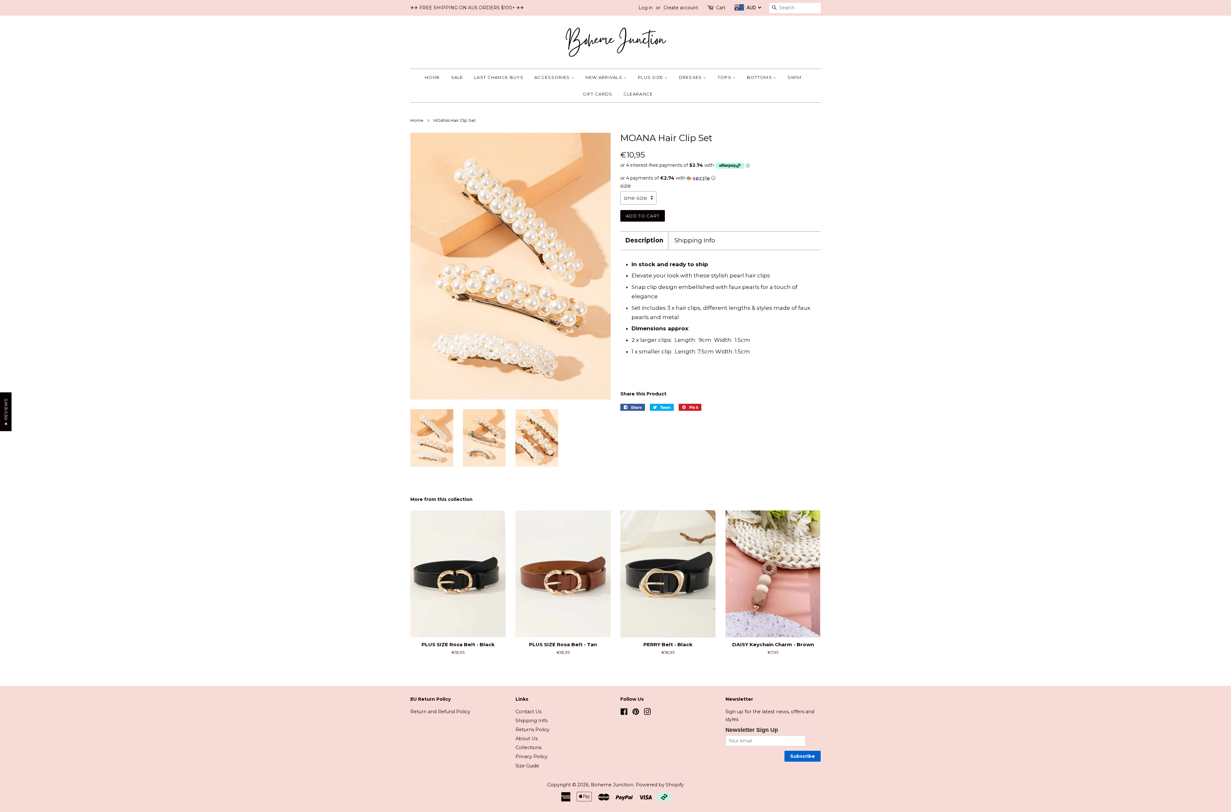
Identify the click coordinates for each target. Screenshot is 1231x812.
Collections (528, 747)
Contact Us (528, 712)
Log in (646, 8)
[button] (720, 178)
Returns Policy (532, 729)
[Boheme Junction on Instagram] (647, 713)
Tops (725, 77)
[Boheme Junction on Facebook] (624, 713)
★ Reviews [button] (5, 412)
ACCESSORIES (552, 77)
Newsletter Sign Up (751, 730)
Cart (720, 8)
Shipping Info (694, 240)
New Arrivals (604, 77)
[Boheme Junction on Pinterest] (635, 713)
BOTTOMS (760, 77)
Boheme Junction (612, 785)
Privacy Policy (531, 756)
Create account (681, 8)
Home (432, 77)
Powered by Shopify (660, 785)
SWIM (794, 77)
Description (644, 240)
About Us (526, 738)
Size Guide (527, 766)
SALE (457, 77)
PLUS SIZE (651, 77)
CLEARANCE (638, 94)
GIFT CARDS (597, 94)
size (625, 185)
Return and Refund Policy (440, 712)
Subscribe (802, 756)
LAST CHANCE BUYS (498, 77)
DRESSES (691, 77)
